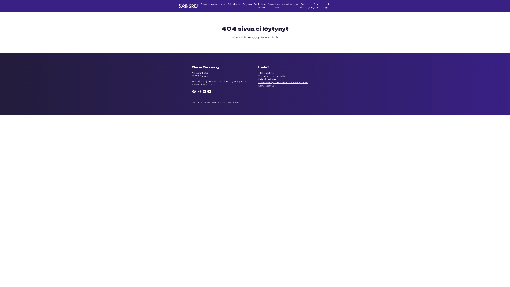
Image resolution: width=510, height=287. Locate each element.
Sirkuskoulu (234, 4)
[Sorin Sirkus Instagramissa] (199, 92)
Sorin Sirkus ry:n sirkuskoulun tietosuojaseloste (283, 82)
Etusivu (205, 4)
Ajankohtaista (218, 4)
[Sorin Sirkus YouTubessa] (209, 92)
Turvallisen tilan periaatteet (273, 76)
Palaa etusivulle (269, 37)
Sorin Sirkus (303, 6)
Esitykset (247, 4)
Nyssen (195, 84)
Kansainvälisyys (290, 4)
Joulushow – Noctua (260, 6)
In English (326, 6)
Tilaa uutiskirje (266, 73)
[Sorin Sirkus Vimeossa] (204, 92)
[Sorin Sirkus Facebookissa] (194, 92)
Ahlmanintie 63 (200, 73)
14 (214, 84)
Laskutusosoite (266, 86)
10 (209, 84)
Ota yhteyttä (313, 6)
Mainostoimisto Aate (231, 102)
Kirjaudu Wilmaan (267, 79)
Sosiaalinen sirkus (274, 6)
